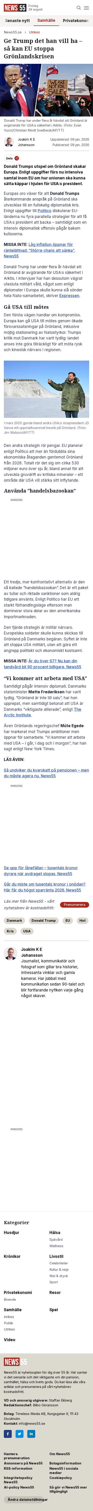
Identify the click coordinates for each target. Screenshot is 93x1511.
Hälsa (54, 1232)
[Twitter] (19, 1434)
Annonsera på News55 (23, 1463)
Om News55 (59, 1454)
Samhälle (46, 20)
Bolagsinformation (65, 1463)
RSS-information (18, 1468)
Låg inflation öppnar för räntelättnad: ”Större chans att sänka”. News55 (39, 250)
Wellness (56, 1246)
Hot (82, 921)
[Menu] (86, 8)
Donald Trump (44, 921)
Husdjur (11, 1232)
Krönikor (12, 1256)
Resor (55, 1292)
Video (9, 1340)
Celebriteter (58, 1263)
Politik (8, 1323)
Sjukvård (56, 1240)
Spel (53, 1310)
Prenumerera (74, 905)
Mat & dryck (58, 1276)
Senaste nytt (17, 20)
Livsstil (56, 1256)
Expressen (69, 295)
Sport (53, 1282)
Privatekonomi (18, 1292)
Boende (10, 1300)
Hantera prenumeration (17, 1456)
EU (67, 921)
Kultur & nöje (59, 1270)
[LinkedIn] (31, 1434)
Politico (44, 210)
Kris (10, 931)
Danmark (14, 921)
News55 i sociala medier (63, 1470)
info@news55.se (32, 1424)
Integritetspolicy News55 (18, 1480)
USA (27, 931)
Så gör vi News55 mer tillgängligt (68, 1489)
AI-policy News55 (19, 1487)
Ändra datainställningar (26, 1500)
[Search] (79, 8)
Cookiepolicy (60, 1478)
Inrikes (9, 1317)
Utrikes (34, 32)
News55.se (13, 32)
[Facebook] (8, 1434)
